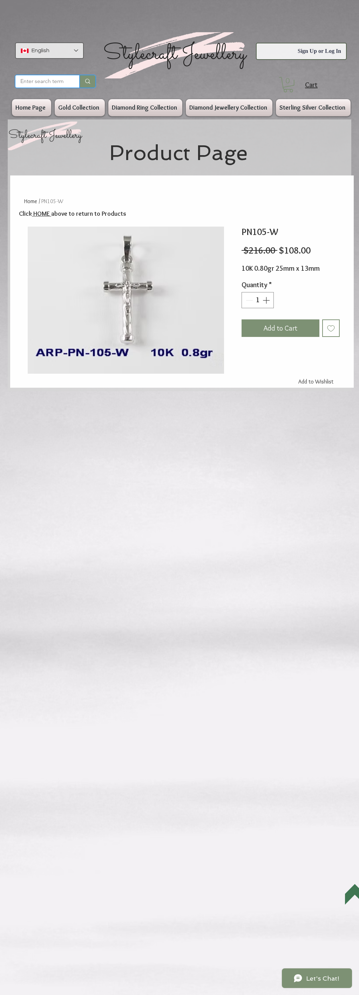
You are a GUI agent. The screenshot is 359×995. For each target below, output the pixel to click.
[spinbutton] (258, 300)
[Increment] (267, 300)
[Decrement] (249, 300)
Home (30, 201)
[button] (288, 84)
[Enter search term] (87, 81)
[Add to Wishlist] (331, 328)
